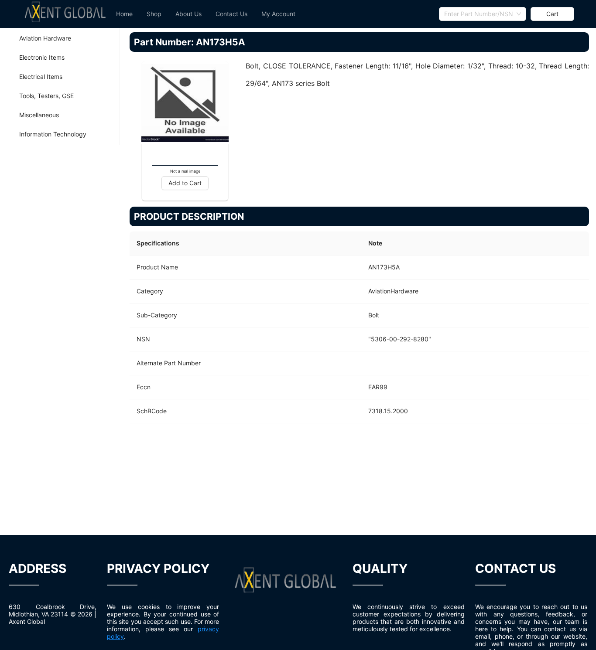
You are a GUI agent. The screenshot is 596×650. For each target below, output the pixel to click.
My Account (278, 13)
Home (124, 13)
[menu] (274, 14)
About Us (188, 13)
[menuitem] (124, 14)
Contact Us (231, 13)
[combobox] (482, 13)
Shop (154, 13)
